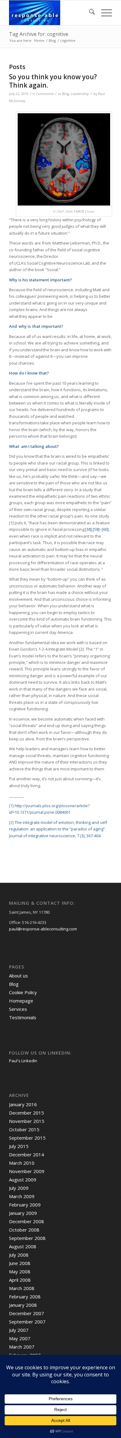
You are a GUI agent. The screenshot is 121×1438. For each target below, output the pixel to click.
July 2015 (19, 1146)
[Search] (89, 12)
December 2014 (26, 1154)
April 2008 (20, 1280)
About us (18, 975)
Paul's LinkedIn (23, 1060)
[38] (88, 529)
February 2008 (25, 1296)
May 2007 (19, 1338)
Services (18, 1009)
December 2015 (26, 1113)
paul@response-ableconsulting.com (43, 929)
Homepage (21, 1001)
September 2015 (27, 1138)
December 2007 (26, 1313)
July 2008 (19, 1255)
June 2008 (19, 1263)
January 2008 (23, 1305)
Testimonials (22, 1017)
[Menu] (103, 12)
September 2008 (27, 1238)
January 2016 (23, 1104)
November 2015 (26, 1121)
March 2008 (21, 1288)
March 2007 (21, 1347)
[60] (105, 529)
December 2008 (26, 1221)
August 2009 (22, 1179)
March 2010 (21, 1163)
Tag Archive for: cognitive (38, 34)
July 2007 (19, 1330)
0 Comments (43, 94)
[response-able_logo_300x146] (50, 12)
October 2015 (24, 1129)
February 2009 (25, 1205)
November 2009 (26, 1171)
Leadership (80, 94)
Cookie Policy (23, 992)
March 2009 (21, 1196)
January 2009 (23, 1213)
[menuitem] (89, 12)
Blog (65, 94)
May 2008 (19, 1271)
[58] (96, 529)
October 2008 (24, 1230)
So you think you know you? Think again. (53, 80)
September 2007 (27, 1322)
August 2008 (22, 1246)
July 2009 (19, 1188)
